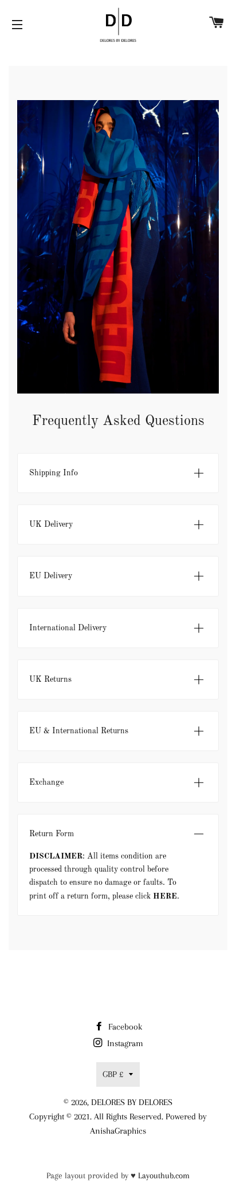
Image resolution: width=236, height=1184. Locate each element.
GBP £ (113, 1074)
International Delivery (68, 628)
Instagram (124, 1043)
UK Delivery (51, 525)
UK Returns (50, 680)
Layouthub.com (164, 1175)
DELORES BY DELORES (131, 1102)
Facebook (124, 1027)
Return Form (51, 834)
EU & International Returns (78, 731)
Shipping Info (53, 473)
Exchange (46, 782)
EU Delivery (50, 576)
